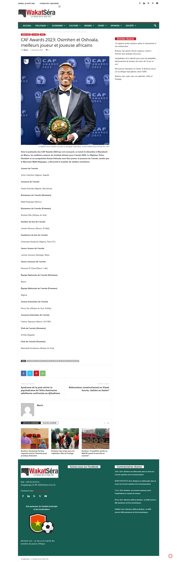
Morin (26, 50)
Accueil (27, 25)
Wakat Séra (74, 361)
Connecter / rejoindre (49, 3)
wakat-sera (26, 34)
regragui (65, 361)
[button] (155, 26)
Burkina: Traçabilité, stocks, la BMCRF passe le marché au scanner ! (94, 453)
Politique (40, 25)
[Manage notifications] (170, 556)
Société (130, 25)
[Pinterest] (36, 373)
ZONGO (118, 509)
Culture (73, 25)
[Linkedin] (144, 3)
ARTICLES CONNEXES (31, 423)
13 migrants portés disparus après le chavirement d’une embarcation (135, 44)
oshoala (48, 361)
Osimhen (56, 361)
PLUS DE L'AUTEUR (49, 423)
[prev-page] (104, 423)
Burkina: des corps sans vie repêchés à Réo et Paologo (62, 452)
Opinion (115, 25)
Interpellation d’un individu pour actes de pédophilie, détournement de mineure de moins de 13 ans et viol (135, 61)
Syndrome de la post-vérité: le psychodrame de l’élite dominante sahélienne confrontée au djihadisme (40, 390)
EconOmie (57, 25)
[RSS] (148, 3)
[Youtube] (157, 3)
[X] (152, 3)
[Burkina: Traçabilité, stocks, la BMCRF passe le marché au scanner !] (95, 438)
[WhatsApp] (42, 373)
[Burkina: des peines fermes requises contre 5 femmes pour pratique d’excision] (35, 438)
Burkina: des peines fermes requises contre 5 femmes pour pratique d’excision (34, 453)
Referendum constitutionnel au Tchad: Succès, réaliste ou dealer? (89, 389)
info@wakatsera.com (42, 491)
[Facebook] (140, 3)
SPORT (101, 25)
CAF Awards (32, 361)
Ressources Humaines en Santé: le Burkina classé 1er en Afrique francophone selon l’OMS (135, 70)
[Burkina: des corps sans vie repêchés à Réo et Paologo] (65, 438)
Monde (88, 25)
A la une (31, 32)
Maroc (40, 361)
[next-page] (108, 423)
